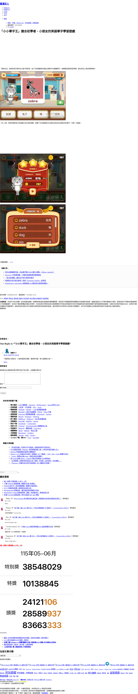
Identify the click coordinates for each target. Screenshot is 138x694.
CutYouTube (31, 424)
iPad (71, 669)
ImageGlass (40, 414)
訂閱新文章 (30, 679)
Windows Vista (107, 669)
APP (20, 669)
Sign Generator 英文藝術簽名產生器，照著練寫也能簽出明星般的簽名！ (37, 498)
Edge (27, 435)
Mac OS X (87, 669)
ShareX (20, 417)
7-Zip (5, 11)
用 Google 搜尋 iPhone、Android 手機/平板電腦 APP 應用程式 (30, 458)
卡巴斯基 (28, 407)
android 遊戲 (13, 669)
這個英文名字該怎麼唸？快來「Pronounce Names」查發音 (25, 280)
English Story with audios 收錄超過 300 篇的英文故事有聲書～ (26, 283)
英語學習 (46, 298)
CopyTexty (37, 428)
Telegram (32, 405)
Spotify (35, 421)
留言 (2, 384)
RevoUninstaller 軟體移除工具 (36, 426)
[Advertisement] (56, 48)
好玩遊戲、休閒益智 (32, 23)
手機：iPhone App (18, 23)
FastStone (28, 417)
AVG (34, 407)
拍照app (61, 673)
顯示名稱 (3, 387)
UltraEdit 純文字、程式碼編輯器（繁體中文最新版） (21, 486)
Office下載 (47, 412)
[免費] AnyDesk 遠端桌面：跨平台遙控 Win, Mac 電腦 (21, 495)
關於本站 (2, 679)
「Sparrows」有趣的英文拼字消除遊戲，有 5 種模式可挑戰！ (31, 463)
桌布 (75, 673)
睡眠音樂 (123, 673)
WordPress (49, 679)
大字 (5, 15)
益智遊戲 (115, 672)
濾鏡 (86, 673)
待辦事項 (50, 673)
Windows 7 (101, 669)
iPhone (77, 669)
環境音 (104, 673)
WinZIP (28, 410)
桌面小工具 (80, 673)
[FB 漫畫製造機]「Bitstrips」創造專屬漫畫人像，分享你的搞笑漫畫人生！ (35, 449)
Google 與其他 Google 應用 (62, 669)
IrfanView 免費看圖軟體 (26, 414)
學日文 (36, 673)
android (4, 669)
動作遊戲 (132, 669)
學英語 (16, 298)
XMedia (26, 431)
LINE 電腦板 (22, 405)
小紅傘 (20, 407)
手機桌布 (55, 673)
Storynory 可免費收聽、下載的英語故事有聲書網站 (23, 275)
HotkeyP (21, 428)
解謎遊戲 (4, 676)
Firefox (32, 435)
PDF (92, 669)
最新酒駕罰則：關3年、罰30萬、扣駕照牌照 (18, 644)
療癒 (108, 673)
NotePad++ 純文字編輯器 (27, 412)
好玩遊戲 (10, 672)
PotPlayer (6, 8)
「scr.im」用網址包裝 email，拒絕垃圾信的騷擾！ (27, 456)
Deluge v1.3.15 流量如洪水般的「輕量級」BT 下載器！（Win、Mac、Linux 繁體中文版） (40, 454)
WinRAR (21, 410)
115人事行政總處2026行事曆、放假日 (16, 640)
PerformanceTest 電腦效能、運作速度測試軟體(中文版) (21, 490)
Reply (5, 362)
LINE (82, 669)
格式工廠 (34, 431)
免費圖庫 (126, 669)
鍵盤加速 (29, 428)
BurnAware (22, 433)
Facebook (28, 669)
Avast (39, 407)
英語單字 (39, 298)
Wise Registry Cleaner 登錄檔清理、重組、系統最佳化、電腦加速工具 (26, 492)
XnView (48, 414)
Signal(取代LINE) (54, 405)
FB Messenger (41, 405)
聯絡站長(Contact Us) (13, 679)
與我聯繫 (45, 693)
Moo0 (20, 431)
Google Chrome (36, 669)
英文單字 (26, 298)
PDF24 (40, 412)
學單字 (6, 298)
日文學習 (71, 673)
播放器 (66, 673)
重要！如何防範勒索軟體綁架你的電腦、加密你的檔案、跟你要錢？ (26, 638)
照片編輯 (92, 673)
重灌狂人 (4, 4)
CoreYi (11, 27)
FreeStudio (22, 424)
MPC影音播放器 (40, 419)
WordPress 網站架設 (117, 669)
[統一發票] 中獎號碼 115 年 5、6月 (15, 481)
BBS (24, 669)
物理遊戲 (99, 673)
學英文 (11, 298)
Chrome (21, 435)
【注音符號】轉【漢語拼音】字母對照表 (17, 647)
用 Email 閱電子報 (39, 679)
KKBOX (29, 421)
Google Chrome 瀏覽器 (48, 669)
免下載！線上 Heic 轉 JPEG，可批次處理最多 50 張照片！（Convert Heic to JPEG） (41, 508)
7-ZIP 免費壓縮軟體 (39, 410)
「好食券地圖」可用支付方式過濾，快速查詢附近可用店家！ (31, 447)
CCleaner (21, 426)
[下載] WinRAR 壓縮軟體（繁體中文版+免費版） (20, 483)
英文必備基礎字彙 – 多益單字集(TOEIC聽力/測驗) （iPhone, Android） (29, 272)
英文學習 (33, 298)
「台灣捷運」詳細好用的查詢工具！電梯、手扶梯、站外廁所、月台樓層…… (36, 461)
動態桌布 (2, 673)
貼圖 (14, 676)
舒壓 (127, 673)
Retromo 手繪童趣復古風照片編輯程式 (23, 452)
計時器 (10, 676)
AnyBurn (31, 433)
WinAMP (21, 421)
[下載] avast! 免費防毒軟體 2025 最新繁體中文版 (37, 526)
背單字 (20, 298)
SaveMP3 (36, 438)
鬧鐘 (17, 676)
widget (96, 669)
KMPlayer (7, 9)
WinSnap (36, 417)
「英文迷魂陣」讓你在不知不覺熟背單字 (19, 278)
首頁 (5, 19)
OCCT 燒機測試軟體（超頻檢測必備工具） (18, 488)
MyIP (5, 13)
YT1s (29, 438)
